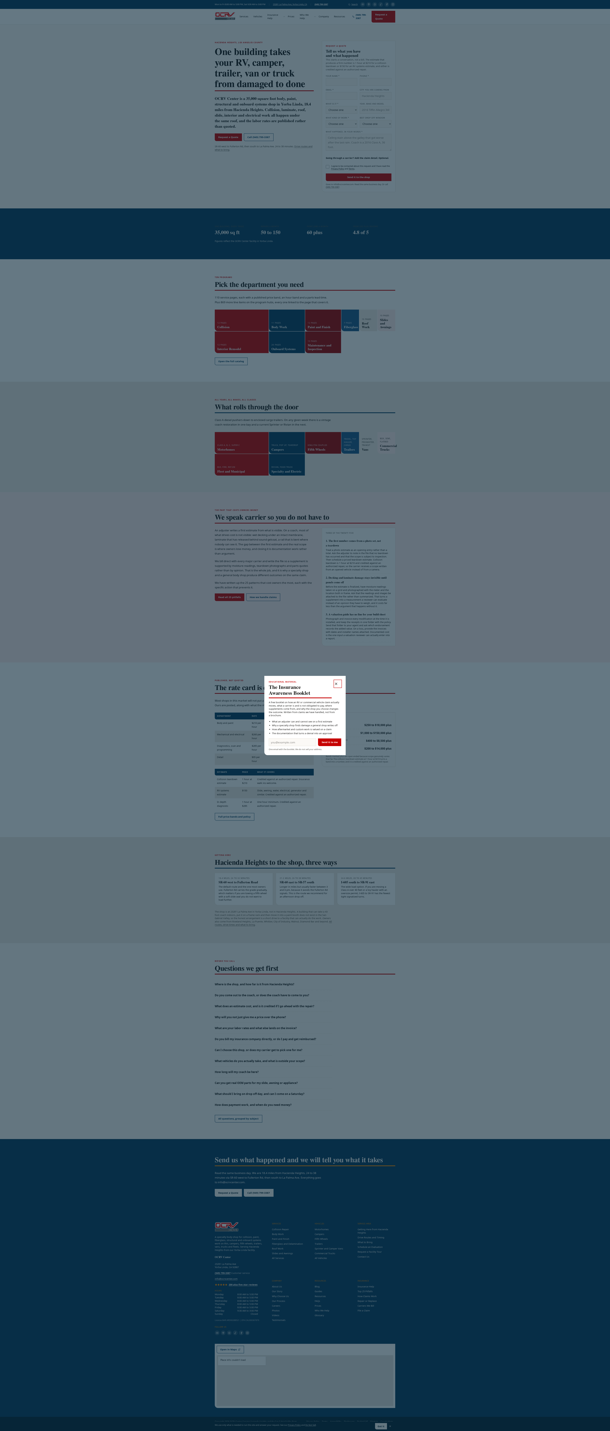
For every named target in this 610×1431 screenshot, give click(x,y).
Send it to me (330, 742)
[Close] (337, 683)
